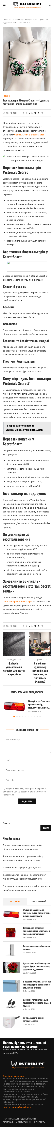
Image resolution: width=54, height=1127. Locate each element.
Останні (15, 901)
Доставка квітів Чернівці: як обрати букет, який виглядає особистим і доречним (36, 966)
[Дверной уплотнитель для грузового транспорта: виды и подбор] (11, 1004)
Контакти (40, 1122)
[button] (5, 707)
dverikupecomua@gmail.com (17, 1107)
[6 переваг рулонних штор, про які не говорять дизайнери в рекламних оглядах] (11, 986)
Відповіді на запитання (17, 1122)
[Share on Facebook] (23, 113)
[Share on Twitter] (26, 113)
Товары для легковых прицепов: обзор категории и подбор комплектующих (36, 930)
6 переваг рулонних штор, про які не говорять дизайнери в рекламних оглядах (37, 984)
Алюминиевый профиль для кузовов (22, 867)
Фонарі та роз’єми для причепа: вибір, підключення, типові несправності (37, 912)
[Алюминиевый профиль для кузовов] (11, 950)
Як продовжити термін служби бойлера (33, 1019)
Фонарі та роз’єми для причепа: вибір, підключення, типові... (39, 704)
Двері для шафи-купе (13, 1076)
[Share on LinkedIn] (29, 113)
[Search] (49, 5)
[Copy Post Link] (38, 113)
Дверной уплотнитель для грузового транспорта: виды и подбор (37, 1002)
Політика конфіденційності (19, 1118)
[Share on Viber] (42, 113)
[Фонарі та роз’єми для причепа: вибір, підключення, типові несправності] (14, 706)
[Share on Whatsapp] (32, 113)
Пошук (6, 823)
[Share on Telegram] (35, 113)
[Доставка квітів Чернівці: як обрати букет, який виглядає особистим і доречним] (11, 967)
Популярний (39, 901)
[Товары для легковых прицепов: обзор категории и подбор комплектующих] (11, 932)
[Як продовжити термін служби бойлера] (11, 1022)
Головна (6, 20)
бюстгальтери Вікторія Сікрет (29, 134)
